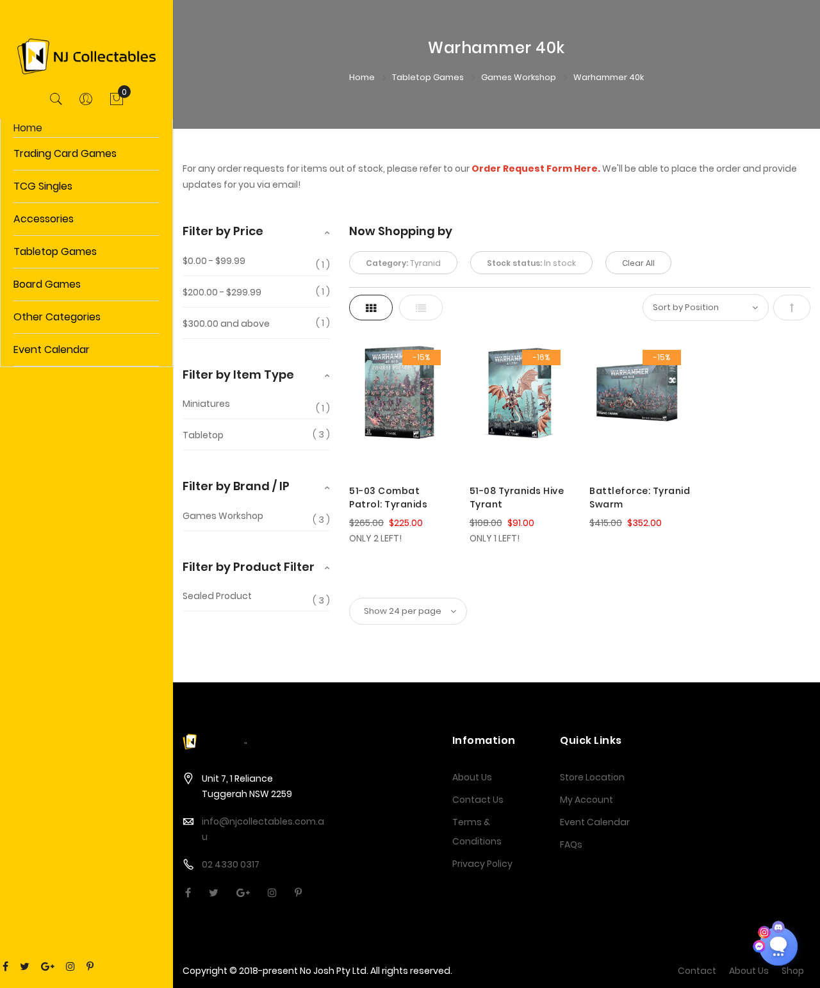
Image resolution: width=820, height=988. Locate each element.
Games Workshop (519, 77)
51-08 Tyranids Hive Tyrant (517, 497)
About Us (472, 777)
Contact (697, 970)
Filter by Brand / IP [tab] (236, 486)
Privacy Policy (482, 863)
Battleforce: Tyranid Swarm (639, 497)
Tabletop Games (429, 77)
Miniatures (206, 404)
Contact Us (478, 799)
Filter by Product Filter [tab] (249, 567)
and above (226, 323)
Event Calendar (595, 822)
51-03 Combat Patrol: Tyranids (388, 497)
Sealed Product (217, 596)
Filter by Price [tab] (223, 231)
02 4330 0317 (230, 864)
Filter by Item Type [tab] (238, 374)
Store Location (592, 777)
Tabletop (203, 435)
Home (27, 127)
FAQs (571, 844)
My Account (586, 799)
